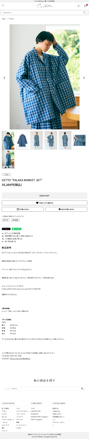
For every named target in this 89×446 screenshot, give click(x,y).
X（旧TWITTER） (36, 411)
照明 (17, 422)
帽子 (3, 428)
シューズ (4, 431)
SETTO (5, 220)
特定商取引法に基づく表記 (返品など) (17, 236)
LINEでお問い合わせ (67, 209)
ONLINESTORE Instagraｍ (40, 417)
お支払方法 (56, 411)
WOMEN (15, 220)
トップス (4, 414)
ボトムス (4, 417)
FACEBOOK (34, 414)
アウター (4, 411)
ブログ (33, 408)
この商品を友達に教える (12, 239)
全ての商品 (5, 408)
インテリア (19, 417)
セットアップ (5, 425)
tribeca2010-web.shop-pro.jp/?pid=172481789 (21, 289)
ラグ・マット (19, 419)
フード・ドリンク (21, 425)
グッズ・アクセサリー (22, 411)
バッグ (18, 408)
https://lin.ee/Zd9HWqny (20, 358)
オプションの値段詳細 (11, 233)
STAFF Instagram (36, 419)
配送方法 (55, 408)
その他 (18, 428)
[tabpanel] (44, 77)
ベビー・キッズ (20, 414)
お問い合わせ (23, 209)
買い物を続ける (9, 241)
